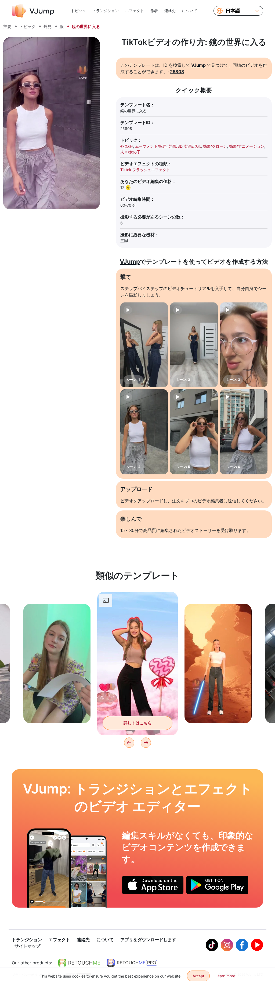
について (189, 10)
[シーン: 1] (144, 344)
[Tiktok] (212, 945)
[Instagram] (227, 945)
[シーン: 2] (194, 344)
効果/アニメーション (246, 146)
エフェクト (134, 10)
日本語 (233, 10)
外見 (48, 26)
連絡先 (170, 10)
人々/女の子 (130, 152)
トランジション (105, 10)
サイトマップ (27, 946)
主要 (7, 26)
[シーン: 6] (243, 431)
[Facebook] (242, 945)
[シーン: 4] (144, 431)
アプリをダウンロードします (148, 939)
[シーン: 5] (194, 431)
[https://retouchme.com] (79, 963)
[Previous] (129, 743)
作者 (154, 10)
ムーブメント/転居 (151, 146)
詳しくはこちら (57, 710)
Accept (198, 976)
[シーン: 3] (243, 344)
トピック (78, 10)
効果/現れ (192, 146)
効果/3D (175, 146)
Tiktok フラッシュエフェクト (145, 169)
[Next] (146, 743)
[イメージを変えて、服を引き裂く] (49, 868)
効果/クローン (215, 146)
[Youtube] (257, 945)
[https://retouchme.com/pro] (132, 963)
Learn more (225, 976)
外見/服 (126, 146)
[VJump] (33, 10)
